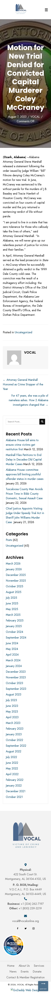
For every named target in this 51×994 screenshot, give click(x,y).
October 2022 (14, 740)
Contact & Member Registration (25, 977)
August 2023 (13, 694)
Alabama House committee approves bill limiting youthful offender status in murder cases (24, 474)
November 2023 (16, 677)
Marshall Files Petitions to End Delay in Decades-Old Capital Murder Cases (24, 459)
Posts (9, 540)
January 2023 (14, 734)
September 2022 (16, 746)
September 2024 (16, 638)
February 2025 (14, 620)
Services (39, 965)
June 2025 (12, 603)
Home (10, 965)
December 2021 (15, 791)
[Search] (42, 421)
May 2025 (12, 609)
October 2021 (14, 797)
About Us (24, 965)
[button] (17, 928)
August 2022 (13, 751)
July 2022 (11, 757)
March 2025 (13, 615)
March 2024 (13, 660)
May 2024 (12, 649)
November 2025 (16, 581)
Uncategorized (23, 332)
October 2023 (14, 683)
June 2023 (12, 706)
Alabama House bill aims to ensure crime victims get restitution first (22, 444)
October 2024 (14, 632)
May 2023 (12, 712)
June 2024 (12, 643)
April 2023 (12, 717)
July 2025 (11, 598)
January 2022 (14, 786)
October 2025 (14, 586)
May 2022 (12, 768)
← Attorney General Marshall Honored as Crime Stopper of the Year (23, 384)
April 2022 (12, 774)
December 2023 (16, 672)
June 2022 (12, 763)
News (12, 971)
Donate (37, 971)
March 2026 (13, 564)
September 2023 (16, 689)
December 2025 (16, 575)
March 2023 (13, 723)
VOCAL (35, 117)
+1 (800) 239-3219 (30, 908)
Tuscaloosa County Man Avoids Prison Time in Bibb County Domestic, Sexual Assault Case (24, 493)
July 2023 (11, 700)
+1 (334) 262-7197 (32, 904)
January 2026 (14, 569)
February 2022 (14, 780)
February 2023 (14, 729)
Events (24, 971)
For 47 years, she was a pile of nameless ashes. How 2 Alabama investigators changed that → (28, 400)
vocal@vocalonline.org (25, 921)
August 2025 (13, 592)
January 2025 (14, 626)
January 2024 (14, 666)
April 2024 (12, 655)
